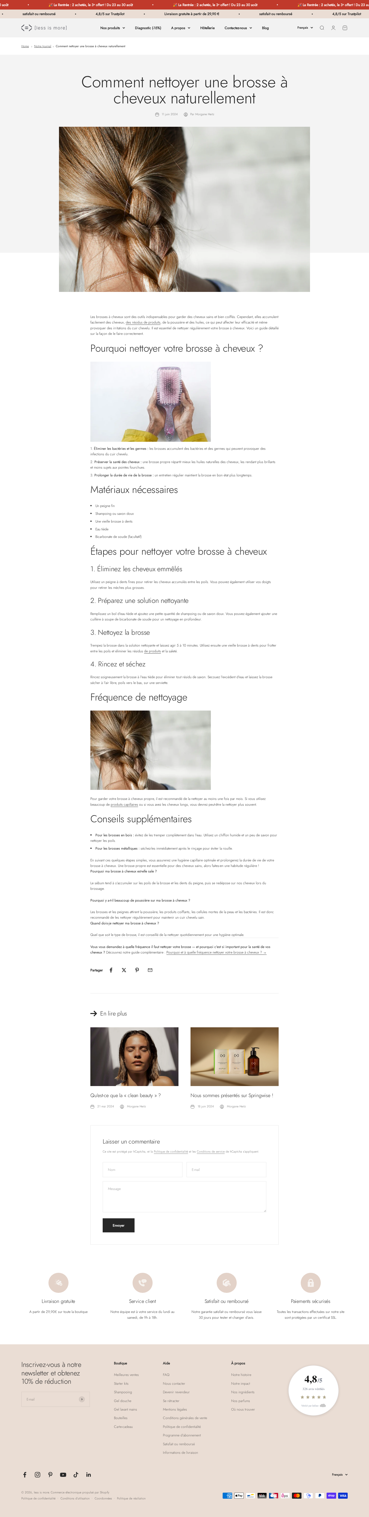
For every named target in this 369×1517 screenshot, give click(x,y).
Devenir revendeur (176, 1392)
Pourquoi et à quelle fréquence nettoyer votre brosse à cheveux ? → (216, 952)
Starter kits (121, 1383)
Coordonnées (103, 1498)
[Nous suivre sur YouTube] (63, 1474)
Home (25, 46)
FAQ (166, 1374)
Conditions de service (211, 1151)
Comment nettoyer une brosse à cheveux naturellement (90, 46)
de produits (152, 651)
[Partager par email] (150, 970)
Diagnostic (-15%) (148, 27)
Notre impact (240, 1383)
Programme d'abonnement (182, 1435)
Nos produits (110, 27)
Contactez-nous (236, 27)
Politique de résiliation (131, 1498)
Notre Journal (42, 46)
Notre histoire (241, 1374)
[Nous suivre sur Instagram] (37, 1474)
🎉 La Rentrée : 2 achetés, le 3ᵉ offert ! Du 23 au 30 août (57, 4)
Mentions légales (175, 1409)
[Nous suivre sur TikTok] (76, 1474)
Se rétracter (171, 1400)
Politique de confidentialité (171, 1151)
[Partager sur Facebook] (111, 970)
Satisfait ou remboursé (179, 1443)
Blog (265, 27)
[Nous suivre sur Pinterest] (50, 1474)
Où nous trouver (243, 1409)
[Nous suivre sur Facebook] (24, 1474)
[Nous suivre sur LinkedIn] (88, 1474)
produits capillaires (124, 804)
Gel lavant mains (125, 1409)
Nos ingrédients (243, 1392)
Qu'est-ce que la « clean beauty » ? (125, 1095)
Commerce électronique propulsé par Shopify (80, 1492)
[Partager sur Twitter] (124, 970)
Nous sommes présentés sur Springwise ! (232, 1095)
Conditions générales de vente (185, 1417)
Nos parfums (240, 1400)
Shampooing (123, 1392)
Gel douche (122, 1400)
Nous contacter (174, 1383)
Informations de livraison (180, 1452)
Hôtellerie (207, 27)
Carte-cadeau (123, 1426)
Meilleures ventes (126, 1374)
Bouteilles (121, 1417)
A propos (178, 27)
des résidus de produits (143, 322)
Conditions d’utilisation (75, 1498)
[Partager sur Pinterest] (137, 970)
